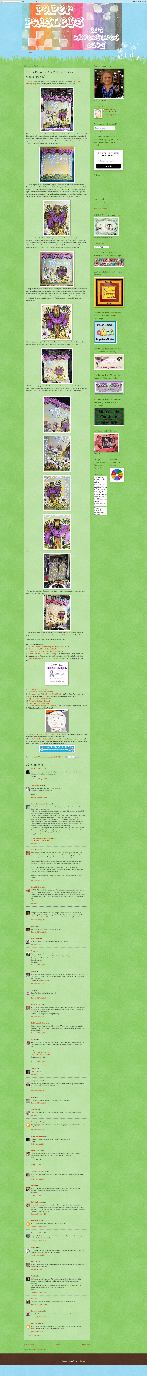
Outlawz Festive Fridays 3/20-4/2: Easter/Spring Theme (46, 651)
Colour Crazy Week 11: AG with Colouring (42, 654)
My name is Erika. (37, 1233)
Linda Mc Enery (36, 887)
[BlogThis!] (71, 757)
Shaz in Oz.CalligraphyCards (40, 804)
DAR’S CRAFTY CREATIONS (40, 1055)
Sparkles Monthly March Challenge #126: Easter (44, 649)
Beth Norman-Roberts (38, 1023)
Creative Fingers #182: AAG (37, 689)
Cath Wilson (35, 850)
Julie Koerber (35, 1323)
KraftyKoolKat (36, 1151)
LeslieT (33, 1247)
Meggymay (34, 951)
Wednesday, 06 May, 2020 (38, 1331)
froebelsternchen (36, 785)
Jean (32, 1097)
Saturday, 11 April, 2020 (38, 1292)
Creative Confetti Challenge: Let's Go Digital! (43, 706)
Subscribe (108, 166)
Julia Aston (34, 1262)
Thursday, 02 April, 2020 (38, 843)
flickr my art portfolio (100, 209)
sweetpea (34, 1109)
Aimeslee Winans (110, 110)
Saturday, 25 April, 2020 (38, 1317)
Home (29, 52)
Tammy (33, 1185)
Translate (108, 131)
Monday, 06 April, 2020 (38, 1255)
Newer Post (29, 1344)
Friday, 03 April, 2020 (37, 1144)
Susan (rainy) (35, 1220)
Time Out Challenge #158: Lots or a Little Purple (44, 658)
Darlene (33, 1039)
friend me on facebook (100, 203)
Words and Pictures (37, 769)
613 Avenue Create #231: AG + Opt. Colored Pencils (45, 694)
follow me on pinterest (100, 206)
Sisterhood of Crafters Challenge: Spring (41, 692)
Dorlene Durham (36, 1311)
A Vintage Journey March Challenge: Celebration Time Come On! (49, 647)
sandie (33, 910)
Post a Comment (34, 1335)
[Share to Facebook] (75, 757)
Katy (32, 1299)
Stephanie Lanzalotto (38, 1171)
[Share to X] (73, 757)
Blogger (82, 1361)
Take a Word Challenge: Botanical (39, 701)
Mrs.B (33, 1276)
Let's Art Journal (36, 1202)
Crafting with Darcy (37, 1122)
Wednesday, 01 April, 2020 (39, 779)
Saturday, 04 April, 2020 (38, 1214)
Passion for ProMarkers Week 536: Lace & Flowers (44, 734)
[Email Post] (65, 757)
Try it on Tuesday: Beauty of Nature (40, 699)
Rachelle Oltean (36, 1004)
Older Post (85, 1344)
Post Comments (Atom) (39, 1349)
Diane (33, 971)
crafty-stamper (36, 1081)
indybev (33, 1068)
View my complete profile (111, 115)
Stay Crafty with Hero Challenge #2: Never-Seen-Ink (45, 739)
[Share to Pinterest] (77, 757)
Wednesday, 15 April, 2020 (39, 1304)
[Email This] (69, 757)
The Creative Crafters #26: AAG (39, 703)
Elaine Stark (35, 938)
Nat (32, 990)
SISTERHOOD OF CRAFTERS (40, 1053)
